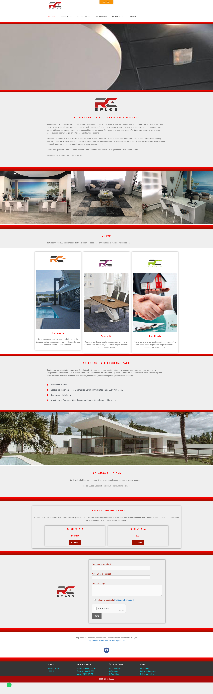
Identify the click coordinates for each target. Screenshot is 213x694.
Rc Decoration (101, 16)
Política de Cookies (147, 674)
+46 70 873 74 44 (88, 674)
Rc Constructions (84, 16)
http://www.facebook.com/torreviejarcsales (106, 640)
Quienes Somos (66, 16)
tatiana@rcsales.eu (52, 668)
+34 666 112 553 (87, 671)
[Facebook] (106, 650)
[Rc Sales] (55, 5)
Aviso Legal (144, 668)
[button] (2, 197)
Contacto (132, 16)
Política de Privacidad (124, 600)
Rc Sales (51, 16)
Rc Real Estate (117, 16)
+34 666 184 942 (51, 671)
